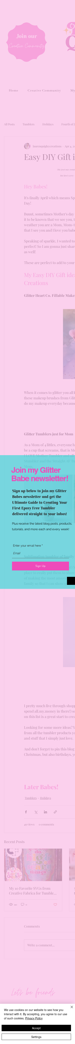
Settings (36, 1037)
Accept (36, 1028)
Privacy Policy (34, 1018)
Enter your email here (27, 545)
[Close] (69, 1009)
